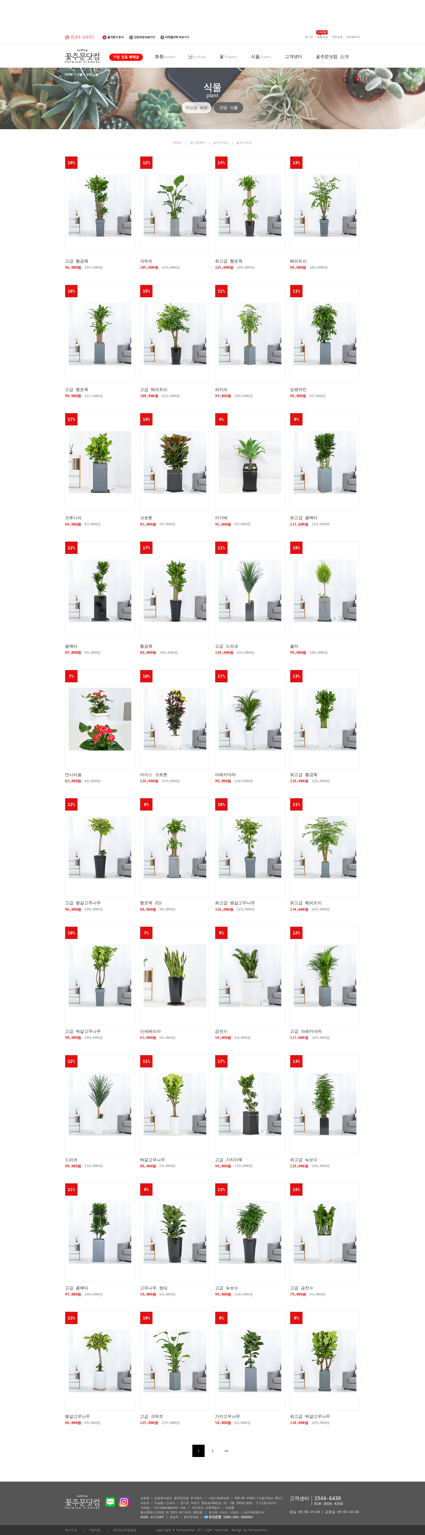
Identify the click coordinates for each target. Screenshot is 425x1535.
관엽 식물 (228, 107)
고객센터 (293, 56)
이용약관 (95, 1530)
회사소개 (71, 1530)
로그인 (309, 37)
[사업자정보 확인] (270, 1498)
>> (226, 1450)
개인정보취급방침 (124, 1530)
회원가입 (322, 37)
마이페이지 (353, 37)
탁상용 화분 (196, 107)
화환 (165, 56)
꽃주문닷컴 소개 (332, 56)
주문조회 (337, 37)
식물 (261, 56)
